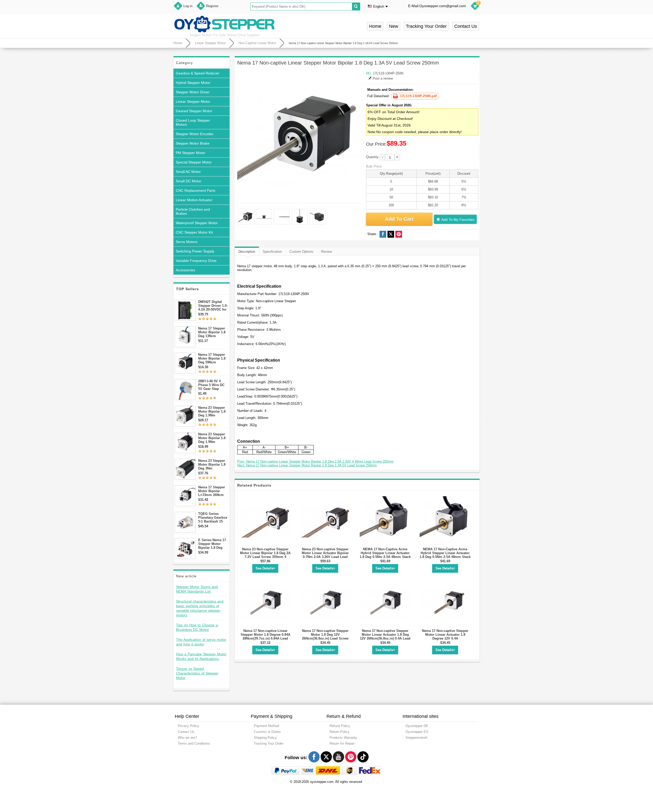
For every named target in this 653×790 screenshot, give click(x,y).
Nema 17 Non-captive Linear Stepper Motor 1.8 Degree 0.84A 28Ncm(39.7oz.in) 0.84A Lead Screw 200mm (265, 636)
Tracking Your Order (426, 26)
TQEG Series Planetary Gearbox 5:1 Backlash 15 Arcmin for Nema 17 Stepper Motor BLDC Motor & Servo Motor (212, 517)
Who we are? (187, 738)
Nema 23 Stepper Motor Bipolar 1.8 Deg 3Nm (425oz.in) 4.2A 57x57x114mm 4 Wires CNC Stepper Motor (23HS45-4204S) (213, 464)
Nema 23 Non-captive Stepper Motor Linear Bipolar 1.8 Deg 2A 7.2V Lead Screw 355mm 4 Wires (265, 555)
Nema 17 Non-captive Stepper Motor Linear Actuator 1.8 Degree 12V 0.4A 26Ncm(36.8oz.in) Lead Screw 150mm (445, 638)
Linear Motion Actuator (194, 200)
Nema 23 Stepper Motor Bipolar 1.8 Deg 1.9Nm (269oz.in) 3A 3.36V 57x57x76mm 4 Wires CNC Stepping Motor (213, 438)
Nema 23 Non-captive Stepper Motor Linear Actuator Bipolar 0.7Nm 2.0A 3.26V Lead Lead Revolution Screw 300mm (325, 555)
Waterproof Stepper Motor (197, 223)
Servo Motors (186, 242)
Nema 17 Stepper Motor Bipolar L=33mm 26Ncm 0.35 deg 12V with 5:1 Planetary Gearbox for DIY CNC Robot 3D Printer (212, 491)
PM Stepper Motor (190, 153)
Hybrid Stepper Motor (193, 83)
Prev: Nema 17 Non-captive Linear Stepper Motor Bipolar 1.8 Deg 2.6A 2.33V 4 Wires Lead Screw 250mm (315, 461)
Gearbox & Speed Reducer (197, 73)
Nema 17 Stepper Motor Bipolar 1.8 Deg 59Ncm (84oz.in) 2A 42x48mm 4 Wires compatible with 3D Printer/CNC (212, 358)
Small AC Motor (188, 172)
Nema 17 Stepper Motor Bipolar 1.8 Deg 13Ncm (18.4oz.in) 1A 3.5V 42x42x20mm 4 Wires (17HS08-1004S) (213, 332)
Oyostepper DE (417, 726)
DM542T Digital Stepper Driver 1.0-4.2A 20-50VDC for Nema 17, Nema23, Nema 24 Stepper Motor (213, 305)
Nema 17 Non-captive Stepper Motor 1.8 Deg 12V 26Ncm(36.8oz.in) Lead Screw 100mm (325, 636)
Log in (187, 6)
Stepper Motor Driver (193, 92)
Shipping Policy (265, 738)
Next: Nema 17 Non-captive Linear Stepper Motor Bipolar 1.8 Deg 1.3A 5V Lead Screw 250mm (307, 465)
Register (212, 6)
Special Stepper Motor (194, 162)
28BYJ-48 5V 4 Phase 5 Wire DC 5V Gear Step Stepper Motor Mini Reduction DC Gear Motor (213, 385)
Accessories (185, 270)
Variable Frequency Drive (196, 261)
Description (246, 251)
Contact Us (465, 26)
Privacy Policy (188, 726)
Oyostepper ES (417, 732)
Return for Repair (342, 743)
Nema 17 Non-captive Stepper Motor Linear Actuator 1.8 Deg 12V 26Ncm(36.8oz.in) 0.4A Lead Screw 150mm (385, 636)
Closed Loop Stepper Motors (193, 122)
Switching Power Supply (195, 251)
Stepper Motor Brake (192, 143)
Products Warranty (343, 738)
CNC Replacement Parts (195, 190)
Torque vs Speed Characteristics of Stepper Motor (197, 673)
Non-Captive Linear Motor (257, 43)
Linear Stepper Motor (210, 43)
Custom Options (301, 251)
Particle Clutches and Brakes (193, 211)
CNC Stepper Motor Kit (194, 232)
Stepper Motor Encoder (195, 134)
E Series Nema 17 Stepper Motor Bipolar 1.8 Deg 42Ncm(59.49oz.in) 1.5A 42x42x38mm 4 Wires (212, 544)
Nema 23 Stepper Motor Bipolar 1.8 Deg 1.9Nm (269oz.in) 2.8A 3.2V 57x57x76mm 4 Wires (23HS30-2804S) (212, 411)
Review (326, 251)
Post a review (383, 78)
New (393, 26)
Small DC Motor (188, 181)
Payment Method (266, 726)
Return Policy (339, 732)
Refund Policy (340, 726)
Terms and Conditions (194, 743)
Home (375, 26)
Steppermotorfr (417, 738)
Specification (272, 251)
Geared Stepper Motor (194, 111)
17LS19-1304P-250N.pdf (418, 96)
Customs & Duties (267, 732)
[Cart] (475, 6)
